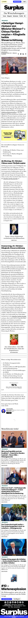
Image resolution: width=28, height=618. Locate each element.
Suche (4, 1)
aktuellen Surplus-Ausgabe (10, 178)
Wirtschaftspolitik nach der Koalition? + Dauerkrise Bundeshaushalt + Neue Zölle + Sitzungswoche (13, 454)
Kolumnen (15, 16)
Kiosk (24, 605)
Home (4, 16)
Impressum (14, 604)
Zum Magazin (17, 599)
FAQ (9, 607)
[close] (26, 617)
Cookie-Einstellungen (8, 605)
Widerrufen (7, 604)
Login (24, 1)
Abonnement (17, 1)
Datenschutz (20, 604)
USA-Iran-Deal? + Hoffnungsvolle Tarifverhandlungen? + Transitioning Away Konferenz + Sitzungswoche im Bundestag (13, 490)
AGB (15, 605)
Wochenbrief (5, 20)
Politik (21, 16)
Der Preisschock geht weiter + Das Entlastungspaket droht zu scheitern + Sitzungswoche (12, 526)
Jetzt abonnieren (6, 599)
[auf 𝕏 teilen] (18, 54)
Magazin (9, 16)
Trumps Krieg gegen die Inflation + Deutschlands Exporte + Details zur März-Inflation (13, 561)
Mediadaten (19, 605)
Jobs (12, 607)
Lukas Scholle (4, 52)
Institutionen (17, 607)
